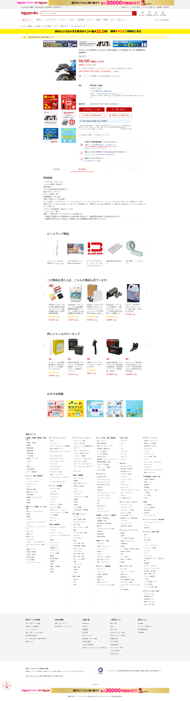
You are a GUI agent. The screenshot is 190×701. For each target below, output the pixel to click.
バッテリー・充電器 (79, 456)
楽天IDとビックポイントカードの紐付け (94, 647)
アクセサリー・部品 (56, 472)
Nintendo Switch (102, 477)
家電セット (40, 20)
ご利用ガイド (125, 7)
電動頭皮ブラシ (54, 548)
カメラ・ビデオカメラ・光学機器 (60, 446)
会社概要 (159, 7)
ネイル (99, 554)
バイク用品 (46, 26)
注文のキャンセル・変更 (117, 632)
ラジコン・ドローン (126, 479)
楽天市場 (166, 7)
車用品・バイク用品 (34, 26)
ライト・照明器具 (31, 472)
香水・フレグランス (103, 562)
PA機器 (76, 481)
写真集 (76, 569)
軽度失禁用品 (101, 536)
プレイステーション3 (103, 495)
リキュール (124, 451)
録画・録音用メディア (56, 448)
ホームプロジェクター (56, 456)
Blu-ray (76, 579)
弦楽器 (76, 502)
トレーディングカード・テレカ (130, 490)
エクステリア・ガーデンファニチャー (130, 586)
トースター (29, 519)
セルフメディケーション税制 (34, 676)
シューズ (146, 451)
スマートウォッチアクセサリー (83, 464)
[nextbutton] (146, 248)
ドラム (76, 488)
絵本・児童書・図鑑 (79, 519)
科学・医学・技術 (79, 556)
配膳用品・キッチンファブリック (107, 459)
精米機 (28, 517)
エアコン (90, 20)
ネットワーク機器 (55, 507)
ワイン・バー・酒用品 (103, 467)
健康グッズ (100, 579)
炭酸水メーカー (31, 549)
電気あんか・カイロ (32, 492)
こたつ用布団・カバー (150, 581)
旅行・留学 (77, 525)
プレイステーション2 (103, 498)
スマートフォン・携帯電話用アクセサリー (83, 447)
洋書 (75, 562)
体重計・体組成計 (55, 566)
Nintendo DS (101, 506)
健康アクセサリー (102, 582)
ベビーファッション (126, 507)
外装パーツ (64, 26)
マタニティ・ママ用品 (127, 510)
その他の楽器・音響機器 (81, 510)
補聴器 (52, 556)
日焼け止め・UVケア (103, 559)
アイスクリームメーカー (33, 562)
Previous (41, 44)
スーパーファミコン (103, 511)
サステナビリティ (104, 696)
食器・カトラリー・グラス (105, 446)
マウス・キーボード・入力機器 (59, 512)
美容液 (99, 551)
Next (149, 44)
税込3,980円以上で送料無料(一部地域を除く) (48, 7)
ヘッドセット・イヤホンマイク (83, 458)
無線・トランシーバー (56, 474)
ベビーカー (124, 521)
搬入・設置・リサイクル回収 (34, 632)
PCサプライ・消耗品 (56, 504)
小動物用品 (124, 543)
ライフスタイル (78, 538)
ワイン (123, 443)
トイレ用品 (147, 495)
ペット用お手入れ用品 (127, 538)
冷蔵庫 (98, 20)
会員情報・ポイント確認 (89, 638)
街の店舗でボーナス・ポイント (64, 626)
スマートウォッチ (149, 515)
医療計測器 (100, 534)
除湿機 (28, 502)
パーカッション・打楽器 (81, 496)
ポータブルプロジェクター (58, 482)
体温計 (52, 571)
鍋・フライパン (101, 441)
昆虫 (122, 554)
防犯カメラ (124, 574)
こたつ (28, 486)
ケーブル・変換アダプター (81, 453)
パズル (123, 482)
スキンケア (100, 543)
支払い (112, 626)
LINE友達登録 (114, 644)
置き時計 (146, 513)
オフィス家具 (148, 584)
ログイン (157, 20)
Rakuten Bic (29, 13)
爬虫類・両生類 (125, 551)
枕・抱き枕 (147, 540)
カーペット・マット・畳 (151, 568)
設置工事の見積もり (32, 635)
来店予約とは (124, 129)
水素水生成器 (30, 557)
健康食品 (99, 577)
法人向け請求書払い (88, 644)
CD (75, 582)
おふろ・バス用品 (126, 513)
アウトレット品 (148, 594)
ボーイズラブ (77, 551)
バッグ (146, 525)
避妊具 (99, 526)
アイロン (29, 461)
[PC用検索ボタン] (134, 13)
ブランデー (124, 456)
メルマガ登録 (114, 641)
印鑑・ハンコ (148, 482)
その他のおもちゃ (126, 498)
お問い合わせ (114, 653)
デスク (146, 553)
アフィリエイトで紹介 (116, 647)
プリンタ (52, 499)
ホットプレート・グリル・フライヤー (36, 527)
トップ (22, 26)
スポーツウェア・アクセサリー (153, 470)
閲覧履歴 (85, 629)
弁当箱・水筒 (101, 456)
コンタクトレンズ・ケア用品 (105, 528)
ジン (122, 446)
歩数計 (52, 564)
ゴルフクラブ (148, 448)
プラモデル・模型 (126, 474)
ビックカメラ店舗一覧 (148, 7)
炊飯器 (28, 514)
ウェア (146, 459)
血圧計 (52, 569)
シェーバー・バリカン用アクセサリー (60, 536)
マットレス (147, 537)
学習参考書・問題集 (79, 546)
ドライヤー (62, 20)
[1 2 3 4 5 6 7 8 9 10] (85, 76)
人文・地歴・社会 (79, 543)
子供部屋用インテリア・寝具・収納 (154, 559)
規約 (130, 129)
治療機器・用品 (101, 521)
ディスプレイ (54, 496)
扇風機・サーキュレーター (34, 497)
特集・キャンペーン (61, 623)
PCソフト (53, 520)
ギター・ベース (78, 491)
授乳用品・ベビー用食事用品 (129, 518)
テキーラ (123, 459)
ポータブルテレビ (55, 466)
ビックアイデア (51, 20)
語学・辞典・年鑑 (79, 554)
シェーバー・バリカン (56, 532)
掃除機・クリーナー (32, 458)
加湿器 (28, 500)
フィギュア (124, 477)
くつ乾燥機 (29, 456)
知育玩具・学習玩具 (126, 469)
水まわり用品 (101, 470)
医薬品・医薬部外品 (103, 518)
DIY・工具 (124, 569)
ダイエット (100, 571)
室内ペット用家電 (126, 559)
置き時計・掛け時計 (150, 571)
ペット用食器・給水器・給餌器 (130, 549)
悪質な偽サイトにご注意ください (54, 676)
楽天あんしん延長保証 (32, 626)
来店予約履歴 (86, 641)
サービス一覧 (82, 696)
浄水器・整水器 (31, 554)
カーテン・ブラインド (150, 566)
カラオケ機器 (77, 507)
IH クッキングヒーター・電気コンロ (36, 545)
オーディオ (53, 443)
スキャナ (52, 502)
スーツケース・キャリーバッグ (153, 522)
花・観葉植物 (125, 589)
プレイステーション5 (103, 479)
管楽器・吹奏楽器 (79, 486)
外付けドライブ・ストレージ (58, 510)
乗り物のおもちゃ (126, 471)
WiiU (98, 500)
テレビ (112, 20)
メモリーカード (54, 469)
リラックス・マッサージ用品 (105, 585)
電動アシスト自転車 (150, 443)
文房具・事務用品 (149, 479)
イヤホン (71, 20)
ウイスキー (124, 441)
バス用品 (146, 492)
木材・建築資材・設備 (127, 579)
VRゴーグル (77, 471)
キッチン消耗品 (101, 451)
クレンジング (101, 549)
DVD (75, 584)
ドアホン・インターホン (128, 571)
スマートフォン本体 (79, 441)
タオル (146, 498)
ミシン (28, 464)
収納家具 (146, 563)
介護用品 (99, 531)
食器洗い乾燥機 (31, 552)
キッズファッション (126, 505)
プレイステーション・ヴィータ (106, 492)
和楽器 (76, 504)
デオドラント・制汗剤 (103, 557)
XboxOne (100, 487)
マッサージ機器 (54, 553)
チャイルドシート (126, 523)
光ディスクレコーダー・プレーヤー (60, 452)
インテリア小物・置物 (150, 587)
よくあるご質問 (135, 7)
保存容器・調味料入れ (103, 448)
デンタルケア (54, 545)
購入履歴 (85, 632)
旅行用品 (146, 527)
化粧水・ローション (103, 546)
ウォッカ (123, 454)
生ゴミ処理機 (30, 560)
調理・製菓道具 (101, 443)
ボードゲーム (125, 487)
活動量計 (52, 561)
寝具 (145, 534)
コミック (76, 517)
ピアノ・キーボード (79, 478)
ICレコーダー (54, 464)
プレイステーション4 (103, 482)
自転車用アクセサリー (150, 446)
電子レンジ (121, 20)
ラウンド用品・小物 (150, 456)
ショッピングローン (32, 629)
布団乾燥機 (29, 453)
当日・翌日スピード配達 (33, 623)
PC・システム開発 (79, 559)
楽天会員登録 (165, 20)
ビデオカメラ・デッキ (56, 458)
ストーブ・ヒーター (32, 481)
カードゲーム (125, 484)
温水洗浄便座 (54, 558)
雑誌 (75, 540)
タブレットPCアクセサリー (82, 450)
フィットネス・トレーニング (152, 462)
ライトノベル (77, 564)
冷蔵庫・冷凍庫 (31, 442)
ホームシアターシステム (57, 461)
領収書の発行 (114, 638)
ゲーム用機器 (54, 515)
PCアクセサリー (55, 494)
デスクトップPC (55, 488)
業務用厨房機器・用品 (103, 462)
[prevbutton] (43, 248)
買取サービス (30, 641)
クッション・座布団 (150, 548)
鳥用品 (123, 546)
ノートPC (53, 491)
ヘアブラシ (53, 530)
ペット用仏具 (125, 557)
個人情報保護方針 (143, 629)
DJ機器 (76, 499)
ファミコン (100, 508)
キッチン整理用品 (102, 454)
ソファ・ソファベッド (150, 545)
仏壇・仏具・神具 (149, 604)
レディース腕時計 (149, 507)
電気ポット (29, 534)
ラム (122, 448)
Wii (98, 503)
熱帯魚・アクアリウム (127, 541)
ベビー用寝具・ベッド (127, 515)
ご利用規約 (141, 632)
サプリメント (101, 569)
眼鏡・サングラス (149, 472)
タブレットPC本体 (79, 443)
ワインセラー (30, 539)
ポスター (76, 572)
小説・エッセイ (78, 548)
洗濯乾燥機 (29, 448)
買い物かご (85, 623)
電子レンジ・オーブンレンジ (35, 511)
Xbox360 (99, 490)
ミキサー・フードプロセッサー (35, 542)
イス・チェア (148, 556)
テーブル (146, 550)
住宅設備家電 (30, 469)
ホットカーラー (54, 542)
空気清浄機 (81, 20)
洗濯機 (105, 20)
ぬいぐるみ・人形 (126, 466)
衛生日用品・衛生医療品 (104, 523)
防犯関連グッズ (148, 596)
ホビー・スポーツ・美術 (81, 527)
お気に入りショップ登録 (117, 635)
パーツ (55, 26)
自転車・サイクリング (150, 441)
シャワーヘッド (54, 550)
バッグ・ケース (148, 454)
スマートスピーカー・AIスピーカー (60, 478)
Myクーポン (86, 635)
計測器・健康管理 (102, 574)
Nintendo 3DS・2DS (103, 484)
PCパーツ (53, 518)
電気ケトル (29, 536)
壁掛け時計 (147, 510)
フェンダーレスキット (77, 26)
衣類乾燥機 (29, 450)
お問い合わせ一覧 (93, 696)
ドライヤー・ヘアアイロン (58, 527)
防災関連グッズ (125, 577)
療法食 (123, 562)
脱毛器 (52, 540)
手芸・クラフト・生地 (150, 490)
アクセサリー (77, 494)
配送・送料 (113, 623)
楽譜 (75, 530)
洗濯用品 (146, 487)
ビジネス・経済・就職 (80, 532)
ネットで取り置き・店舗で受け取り (36, 638)
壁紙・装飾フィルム (150, 573)
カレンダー (77, 535)
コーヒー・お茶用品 (103, 464)
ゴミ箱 (146, 579)
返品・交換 (113, 629)
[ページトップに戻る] (187, 430)
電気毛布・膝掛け (31, 489)
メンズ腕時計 (148, 505)
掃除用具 (146, 484)
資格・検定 (77, 567)
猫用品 (123, 533)
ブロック (123, 495)
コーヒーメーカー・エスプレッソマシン (36, 523)
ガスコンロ (29, 531)
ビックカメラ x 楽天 (27, 7)
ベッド (146, 542)
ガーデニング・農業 (126, 582)
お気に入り (85, 626)
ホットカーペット (31, 484)
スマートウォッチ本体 (80, 461)
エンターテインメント (80, 522)
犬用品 (123, 535)
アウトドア (147, 467)
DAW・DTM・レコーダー (81, 483)
